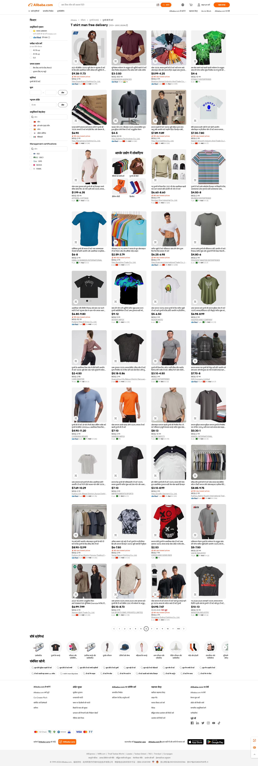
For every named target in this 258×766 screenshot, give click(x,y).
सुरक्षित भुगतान (78, 692)
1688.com (101, 754)
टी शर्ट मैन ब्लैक (107, 674)
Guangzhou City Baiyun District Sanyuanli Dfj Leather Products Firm (129, 379)
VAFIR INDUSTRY (198, 553)
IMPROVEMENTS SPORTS (122, 494)
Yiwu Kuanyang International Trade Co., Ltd (168, 262)
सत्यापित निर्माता (117, 692)
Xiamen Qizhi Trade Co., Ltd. (83, 612)
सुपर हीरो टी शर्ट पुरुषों (112, 668)
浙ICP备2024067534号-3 (197, 762)
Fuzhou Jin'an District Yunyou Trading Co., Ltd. (89, 555)
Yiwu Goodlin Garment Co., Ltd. (164, 494)
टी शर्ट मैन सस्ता (188, 674)
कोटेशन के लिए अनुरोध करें (120, 697)
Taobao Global (140, 754)
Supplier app (140, 742)
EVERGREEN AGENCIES (122, 79)
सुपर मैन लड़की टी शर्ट (208, 668)
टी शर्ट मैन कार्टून (170, 674)
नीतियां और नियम (78, 718)
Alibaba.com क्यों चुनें (41, 692)
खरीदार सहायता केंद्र (158, 692)
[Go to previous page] (114, 628)
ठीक (62, 92)
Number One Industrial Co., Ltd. (164, 200)
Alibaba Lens (44, 742)
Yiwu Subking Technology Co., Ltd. (126, 139)
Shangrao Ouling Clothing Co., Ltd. (165, 617)
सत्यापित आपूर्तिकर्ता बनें (198, 708)
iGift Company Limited (200, 379)
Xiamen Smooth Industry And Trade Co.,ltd (208, 141)
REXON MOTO (157, 320)
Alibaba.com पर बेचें (198, 692)
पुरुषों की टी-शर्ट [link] (108, 20)
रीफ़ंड (153, 708)
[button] (158, 4)
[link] (254, 740)
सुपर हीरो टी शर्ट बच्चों (66, 668)
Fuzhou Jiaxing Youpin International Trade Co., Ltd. (208, 496)
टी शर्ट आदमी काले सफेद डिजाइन (148, 674)
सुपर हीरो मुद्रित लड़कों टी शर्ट (43, 668)
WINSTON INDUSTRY (200, 612)
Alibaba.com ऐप (155, 742)
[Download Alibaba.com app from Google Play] (215, 741)
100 (178, 629)
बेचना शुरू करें (195, 697)
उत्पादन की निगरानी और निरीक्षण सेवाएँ (85, 713)
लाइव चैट (154, 697)
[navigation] (48, 324)
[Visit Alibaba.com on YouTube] (213, 723)
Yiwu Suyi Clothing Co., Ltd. (162, 141)
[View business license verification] (153, 762)
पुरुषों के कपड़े (94, 20)
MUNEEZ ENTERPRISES (201, 198)
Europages (168, 754)
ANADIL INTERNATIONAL (201, 436)
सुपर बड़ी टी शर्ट (131, 668)
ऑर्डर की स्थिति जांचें (197, 703)
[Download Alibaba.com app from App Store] (195, 741)
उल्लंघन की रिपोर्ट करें (158, 718)
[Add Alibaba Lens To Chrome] (67, 741)
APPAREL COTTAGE (80, 198)
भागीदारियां (194, 713)
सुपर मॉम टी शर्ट (170, 668)
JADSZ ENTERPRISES (160, 379)
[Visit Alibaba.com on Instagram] (208, 723)
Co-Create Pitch (40, 697)
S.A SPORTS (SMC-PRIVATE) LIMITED (127, 612)
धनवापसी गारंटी (78, 697)
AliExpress (90, 754)
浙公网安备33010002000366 (172, 762)
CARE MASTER (78, 379)
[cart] (191, 5)
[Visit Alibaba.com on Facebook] (192, 723)
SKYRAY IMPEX (118, 320)
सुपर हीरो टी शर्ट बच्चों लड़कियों (89, 668)
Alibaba (74, 20)
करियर (36, 708)
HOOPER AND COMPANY (201, 320)
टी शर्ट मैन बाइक (90, 674)
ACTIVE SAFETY (158, 436)
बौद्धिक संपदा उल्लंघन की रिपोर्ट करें (162, 713)
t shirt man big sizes (70, 674)
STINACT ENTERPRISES (201, 79)
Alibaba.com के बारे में (42, 687)
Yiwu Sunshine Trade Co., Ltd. (124, 262)
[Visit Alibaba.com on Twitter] (203, 723)
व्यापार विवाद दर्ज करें (158, 703)
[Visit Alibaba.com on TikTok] (219, 723)
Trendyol (157, 754)
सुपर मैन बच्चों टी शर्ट (188, 668)
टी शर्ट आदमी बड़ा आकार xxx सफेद (44, 674)
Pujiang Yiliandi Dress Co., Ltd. (84, 322)
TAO (150, 754)
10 (168, 629)
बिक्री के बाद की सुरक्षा (80, 708)
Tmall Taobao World (116, 754)
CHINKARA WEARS (80, 436)
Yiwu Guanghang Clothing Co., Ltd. (86, 81)
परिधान (83, 20)
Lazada (129, 754)
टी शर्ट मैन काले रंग (125, 674)
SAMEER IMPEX (118, 436)
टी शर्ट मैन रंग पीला (205, 674)
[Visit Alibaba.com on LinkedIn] (197, 723)
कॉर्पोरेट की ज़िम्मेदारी (40, 703)
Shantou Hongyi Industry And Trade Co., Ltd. (168, 81)
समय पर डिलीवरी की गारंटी (81, 703)
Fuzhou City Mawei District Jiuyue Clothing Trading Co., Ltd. (89, 494)
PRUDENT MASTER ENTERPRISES (205, 260)
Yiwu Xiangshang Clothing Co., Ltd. (86, 141)
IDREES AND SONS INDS (161, 555)
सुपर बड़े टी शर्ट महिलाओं (150, 668)
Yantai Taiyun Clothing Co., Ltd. (124, 555)
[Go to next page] (183, 628)
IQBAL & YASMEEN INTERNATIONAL (87, 260)
